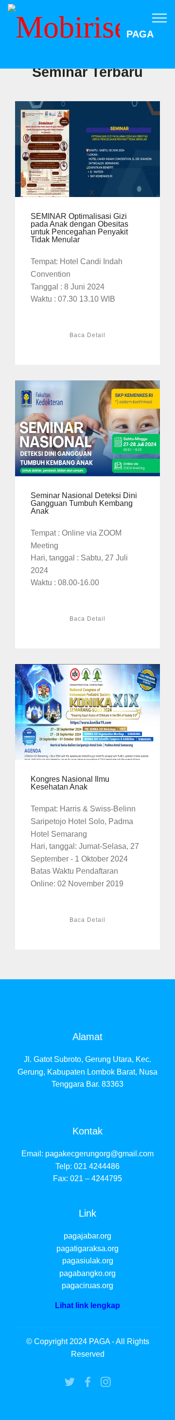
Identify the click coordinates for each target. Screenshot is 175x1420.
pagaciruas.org (87, 1285)
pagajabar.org (87, 1236)
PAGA (140, 34)
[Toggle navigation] (159, 17)
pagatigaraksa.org (87, 1248)
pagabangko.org (87, 1273)
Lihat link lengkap (87, 1305)
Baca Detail (87, 335)
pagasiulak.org (87, 1261)
